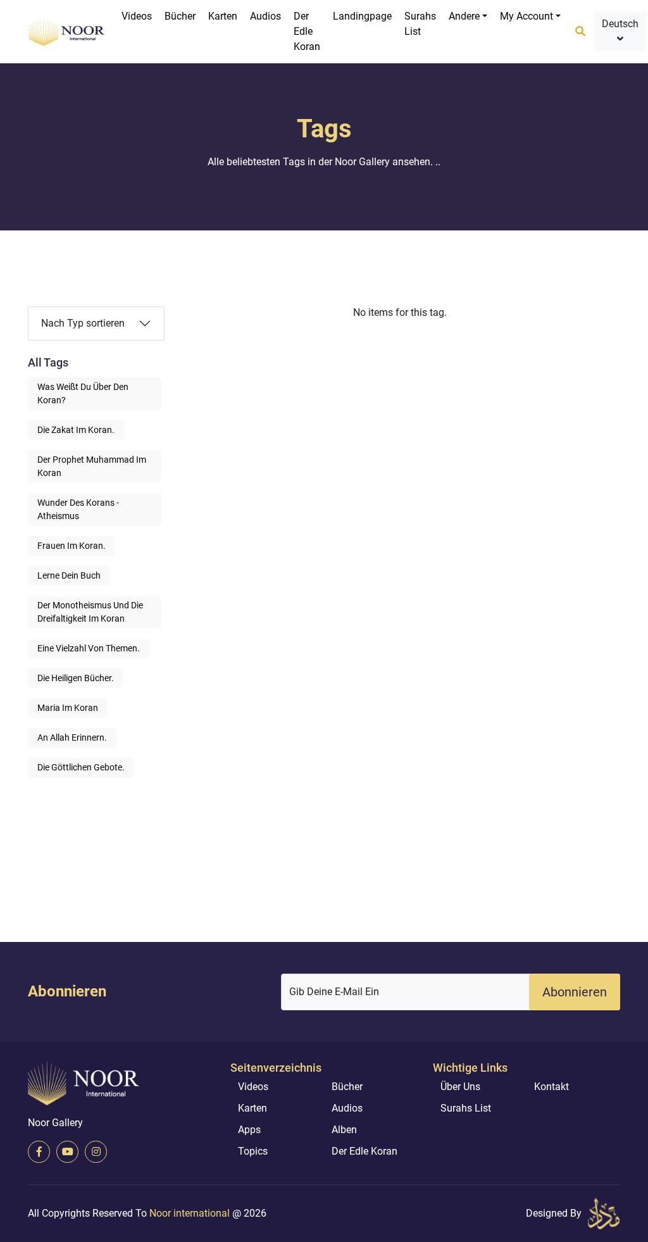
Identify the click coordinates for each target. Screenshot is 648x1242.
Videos (137, 16)
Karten (222, 16)
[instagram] (96, 1152)
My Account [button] (526, 16)
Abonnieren (574, 992)
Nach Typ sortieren (83, 323)
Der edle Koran (307, 31)
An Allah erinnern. (72, 737)
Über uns (460, 1087)
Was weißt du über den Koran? (82, 393)
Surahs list (420, 23)
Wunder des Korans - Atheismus (78, 509)
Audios (265, 16)
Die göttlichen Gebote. (81, 767)
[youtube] (67, 1152)
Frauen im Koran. (71, 546)
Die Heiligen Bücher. (75, 678)
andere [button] (464, 16)
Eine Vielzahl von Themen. (88, 648)
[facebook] (39, 1152)
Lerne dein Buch (69, 575)
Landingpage (362, 16)
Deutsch (620, 24)
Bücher (180, 16)
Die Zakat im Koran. (76, 430)
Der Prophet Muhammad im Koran (91, 466)
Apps (249, 1130)
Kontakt (551, 1087)
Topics (253, 1151)
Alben (344, 1130)
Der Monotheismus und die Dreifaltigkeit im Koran (90, 612)
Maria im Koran (67, 708)
